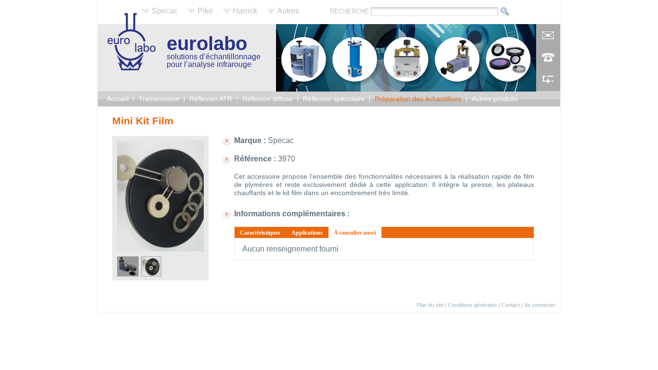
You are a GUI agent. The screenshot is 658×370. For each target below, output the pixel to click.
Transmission (159, 99)
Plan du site (430, 305)
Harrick (245, 11)
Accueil (118, 98)
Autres (288, 11)
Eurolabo (207, 43)
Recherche (350, 11)
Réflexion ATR (210, 99)
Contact (510, 305)
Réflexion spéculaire (334, 99)
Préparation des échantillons (418, 99)
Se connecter (539, 305)
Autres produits (495, 99)
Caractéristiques (260, 232)
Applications (307, 232)
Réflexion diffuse (267, 99)
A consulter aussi (358, 232)
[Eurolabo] (131, 68)
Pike (205, 11)
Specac (165, 11)
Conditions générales (472, 305)
